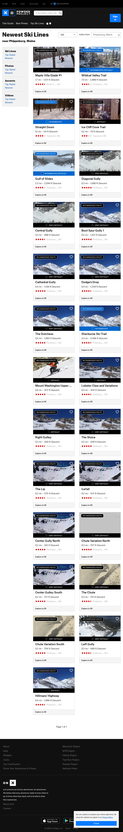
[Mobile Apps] (48, 23)
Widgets (7, 755)
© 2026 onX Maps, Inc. (54, 828)
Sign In (115, 18)
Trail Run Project (71, 759)
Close (96, 823)
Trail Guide (8, 23)
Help (5, 750)
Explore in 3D (40, 91)
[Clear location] (119, 34)
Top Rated (10, 54)
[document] (96, 819)
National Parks (70, 768)
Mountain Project (71, 746)
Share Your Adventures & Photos (19, 768)
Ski (44, 4)
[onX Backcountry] (59, 3)
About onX (8, 804)
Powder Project (70, 764)
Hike (23, 4)
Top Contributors (11, 764)
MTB (14, 4)
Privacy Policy (107, 817)
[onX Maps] (9, 785)
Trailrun (33, 4)
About (6, 746)
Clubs (6, 759)
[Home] (17, 12)
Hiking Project (70, 755)
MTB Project (69, 750)
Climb (5, 4)
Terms (67, 828)
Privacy (75, 828)
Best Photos (22, 23)
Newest (9, 58)
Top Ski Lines (37, 23)
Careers (7, 808)
